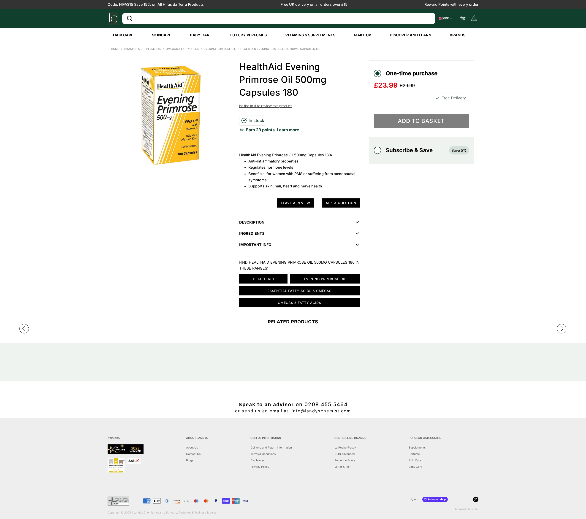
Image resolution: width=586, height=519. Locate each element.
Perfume (414, 454)
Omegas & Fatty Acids (182, 49)
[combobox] (278, 18)
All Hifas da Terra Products (180, 4)
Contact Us (193, 454)
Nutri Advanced (344, 454)
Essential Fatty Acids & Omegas (299, 291)
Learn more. (289, 129)
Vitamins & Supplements (142, 49)
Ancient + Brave (344, 460)
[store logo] (113, 18)
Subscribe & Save (426, 150)
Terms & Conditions (263, 454)
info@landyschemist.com (321, 410)
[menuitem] (127, 35)
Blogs (189, 460)
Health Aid (263, 279)
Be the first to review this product (265, 106)
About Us (192, 447)
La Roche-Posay (345, 447)
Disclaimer (257, 460)
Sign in (474, 20)
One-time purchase (411, 73)
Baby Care (415, 466)
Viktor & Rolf (342, 466)
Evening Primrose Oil (220, 49)
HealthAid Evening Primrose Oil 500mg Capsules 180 (280, 49)
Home (115, 49)
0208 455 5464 (326, 404)
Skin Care (415, 460)
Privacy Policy (259, 466)
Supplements (417, 447)
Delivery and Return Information (271, 447)
